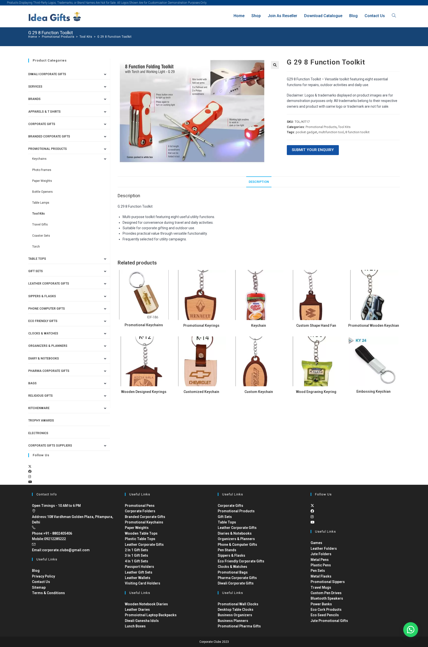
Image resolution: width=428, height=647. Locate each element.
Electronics (38, 433)
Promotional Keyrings (201, 325)
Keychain (258, 325)
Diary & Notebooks (43, 358)
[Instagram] (29, 477)
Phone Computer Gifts (46, 308)
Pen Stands (227, 550)
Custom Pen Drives (326, 593)
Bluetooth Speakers (327, 598)
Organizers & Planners (47, 346)
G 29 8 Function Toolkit (114, 36)
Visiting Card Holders (142, 583)
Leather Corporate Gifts (48, 283)
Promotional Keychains (144, 325)
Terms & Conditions (48, 593)
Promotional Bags (233, 572)
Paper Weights (42, 181)
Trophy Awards (41, 420)
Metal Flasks (321, 576)
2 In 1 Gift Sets (136, 550)
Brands (34, 99)
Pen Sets (318, 571)
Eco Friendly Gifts (42, 321)
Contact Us (41, 582)
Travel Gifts (40, 224)
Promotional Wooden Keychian (373, 325)
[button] (275, 65)
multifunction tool (331, 132)
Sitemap (39, 587)
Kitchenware (39, 408)
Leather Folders (324, 548)
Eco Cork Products (326, 610)
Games (316, 543)
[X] (29, 466)
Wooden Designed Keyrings (143, 392)
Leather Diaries (137, 610)
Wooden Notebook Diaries (146, 604)
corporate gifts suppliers (50, 445)
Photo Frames (41, 170)
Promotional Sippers (328, 582)
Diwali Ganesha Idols (142, 621)
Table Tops (37, 258)
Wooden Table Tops (141, 533)
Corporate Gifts (41, 124)
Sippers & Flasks (42, 296)
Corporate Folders (140, 511)
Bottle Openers (42, 192)
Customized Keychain (201, 392)
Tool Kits (344, 127)
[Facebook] (29, 471)
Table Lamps (40, 202)
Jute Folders (321, 554)
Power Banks (321, 604)
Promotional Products (321, 127)
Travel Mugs (321, 587)
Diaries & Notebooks (235, 533)
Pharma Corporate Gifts (48, 371)
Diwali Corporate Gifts (47, 74)
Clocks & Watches (43, 333)
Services (35, 86)
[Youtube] (30, 482)
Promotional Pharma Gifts (239, 626)
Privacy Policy (43, 576)
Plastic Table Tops (140, 539)
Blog (36, 571)
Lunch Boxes (135, 626)
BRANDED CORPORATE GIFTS (49, 136)
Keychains (39, 159)
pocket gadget (306, 132)
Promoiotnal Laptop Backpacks (151, 615)
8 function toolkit (357, 132)
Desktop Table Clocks (235, 610)
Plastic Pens (321, 565)
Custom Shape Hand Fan (316, 325)
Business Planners (233, 621)
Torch (36, 246)
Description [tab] (259, 182)
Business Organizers (235, 615)
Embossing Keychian (373, 391)
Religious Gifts (40, 395)
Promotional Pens (140, 506)
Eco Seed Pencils (325, 615)
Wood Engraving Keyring (316, 392)
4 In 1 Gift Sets (136, 561)
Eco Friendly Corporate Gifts (241, 561)
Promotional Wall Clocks (238, 604)
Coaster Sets (41, 235)
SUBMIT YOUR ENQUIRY (313, 150)
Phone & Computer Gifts (237, 545)
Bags (32, 383)
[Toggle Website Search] (393, 16)
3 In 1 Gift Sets (136, 555)
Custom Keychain (258, 392)
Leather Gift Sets (138, 572)
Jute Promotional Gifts (329, 621)
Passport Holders (139, 567)
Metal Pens (320, 560)
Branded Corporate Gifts (145, 517)
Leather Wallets (137, 578)
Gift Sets (35, 271)
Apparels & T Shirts (44, 111)
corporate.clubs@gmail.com (66, 550)
